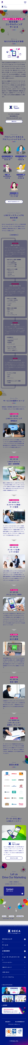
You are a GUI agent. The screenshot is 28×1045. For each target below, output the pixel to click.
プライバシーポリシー (13, 1024)
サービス (11, 916)
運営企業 (7, 1021)
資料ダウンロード (7, 967)
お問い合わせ (5, 972)
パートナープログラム (8, 977)
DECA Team (20, 916)
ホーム (4, 916)
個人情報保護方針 (19, 1021)
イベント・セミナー (7, 962)
